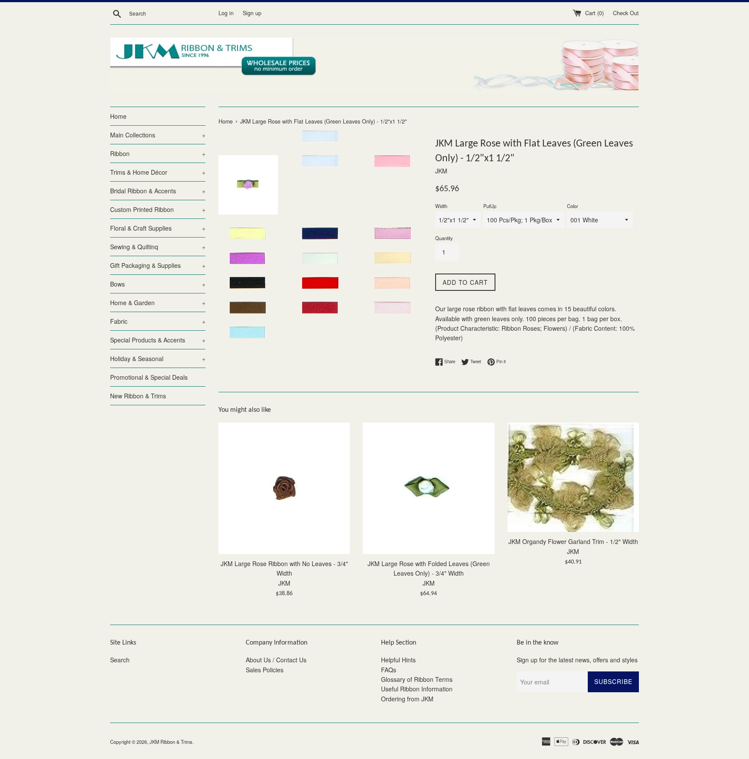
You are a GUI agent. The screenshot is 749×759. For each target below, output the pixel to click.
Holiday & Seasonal (157, 358)
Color (572, 205)
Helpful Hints (398, 659)
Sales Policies (264, 669)
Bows (157, 284)
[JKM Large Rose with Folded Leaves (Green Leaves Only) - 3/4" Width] (428, 488)
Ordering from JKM (407, 698)
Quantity (444, 238)
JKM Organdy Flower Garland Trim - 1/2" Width (573, 541)
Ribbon (157, 153)
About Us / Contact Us (276, 659)
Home (118, 116)
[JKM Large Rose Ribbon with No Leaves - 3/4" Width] (284, 488)
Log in (226, 13)
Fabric (157, 321)
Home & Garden (157, 302)
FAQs (388, 669)
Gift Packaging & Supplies (157, 265)
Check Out (626, 13)
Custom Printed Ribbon (157, 209)
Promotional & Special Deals (149, 377)
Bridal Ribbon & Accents (157, 190)
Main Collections (157, 134)
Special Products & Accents (157, 340)
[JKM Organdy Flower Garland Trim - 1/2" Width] (573, 477)
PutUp (489, 205)
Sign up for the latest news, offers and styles (577, 659)
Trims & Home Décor (157, 172)
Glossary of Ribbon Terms (417, 679)
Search (120, 659)
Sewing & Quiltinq (157, 246)
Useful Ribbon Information (417, 688)
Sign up (252, 13)
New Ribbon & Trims (138, 395)
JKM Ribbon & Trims (171, 741)
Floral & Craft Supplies (157, 228)
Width (441, 205)
